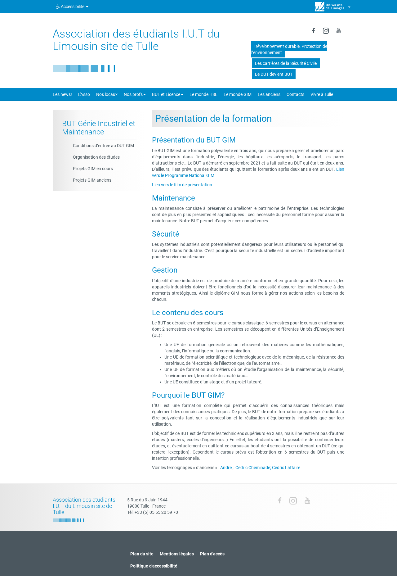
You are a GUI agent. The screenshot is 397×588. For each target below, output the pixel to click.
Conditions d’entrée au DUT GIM (103, 145)
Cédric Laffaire (286, 467)
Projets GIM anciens (92, 180)
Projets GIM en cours (93, 168)
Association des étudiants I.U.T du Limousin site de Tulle (136, 40)
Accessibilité (72, 6)
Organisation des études (96, 157)
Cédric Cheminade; (253, 467)
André (226, 467)
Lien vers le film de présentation (182, 184)
